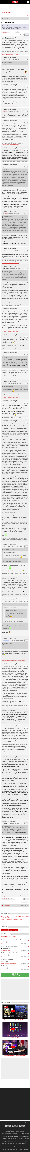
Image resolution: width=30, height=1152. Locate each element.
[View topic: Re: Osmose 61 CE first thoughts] (28, 946)
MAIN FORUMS (17, 11)
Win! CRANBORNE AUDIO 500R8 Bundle (11, 919)
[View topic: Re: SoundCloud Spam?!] (28, 966)
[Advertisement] (15, 989)
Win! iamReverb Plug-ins (7, 918)
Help (25, 1123)
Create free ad (13, 930)
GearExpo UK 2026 (15, 1037)
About (5, 1123)
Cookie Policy (19, 1123)
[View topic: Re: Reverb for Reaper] (28, 959)
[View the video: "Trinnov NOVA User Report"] (15, 1047)
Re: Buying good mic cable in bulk (10, 953)
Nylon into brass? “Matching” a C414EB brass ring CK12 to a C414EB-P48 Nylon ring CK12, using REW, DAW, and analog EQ (14, 940)
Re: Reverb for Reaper (7, 959)
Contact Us (11, 1123)
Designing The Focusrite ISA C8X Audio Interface (15, 1020)
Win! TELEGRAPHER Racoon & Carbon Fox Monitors (15, 916)
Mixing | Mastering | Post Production (8, 963)
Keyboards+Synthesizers (5, 950)
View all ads (5, 930)
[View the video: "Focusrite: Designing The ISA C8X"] (15, 1011)
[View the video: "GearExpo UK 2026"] (15, 1029)
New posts (4, 936)
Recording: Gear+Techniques (6, 943)
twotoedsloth (4, 961)
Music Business (4, 969)
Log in (3, 2)
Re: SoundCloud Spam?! (7, 966)
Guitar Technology (6, 12)
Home (2, 11)
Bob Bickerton (4, 948)
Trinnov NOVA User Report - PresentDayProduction (15, 1055)
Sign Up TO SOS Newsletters (15, 975)
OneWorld (3, 968)
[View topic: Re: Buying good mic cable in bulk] (28, 953)
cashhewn (3, 942)
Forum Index (8, 11)
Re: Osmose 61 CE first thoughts (9, 946)
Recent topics (12, 936)
